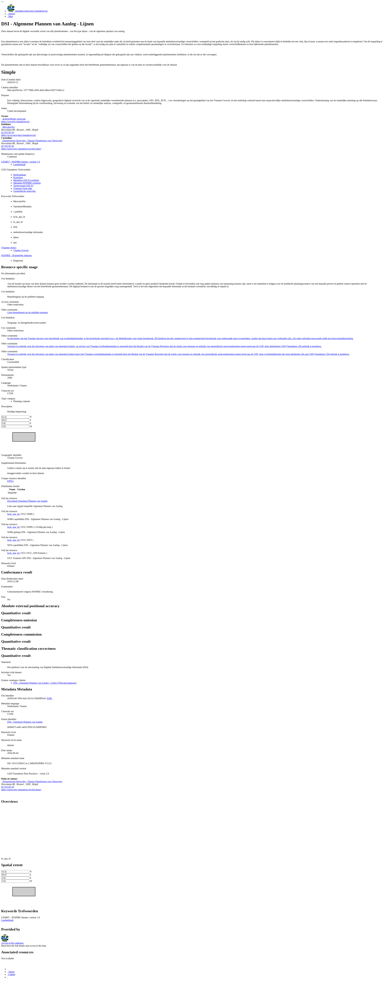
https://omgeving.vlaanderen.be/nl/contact (21, 148)
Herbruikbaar (19, 174)
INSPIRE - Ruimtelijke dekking (16, 255)
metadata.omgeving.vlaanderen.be (31, 11)
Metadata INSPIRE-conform (27, 183)
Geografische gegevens (24, 191)
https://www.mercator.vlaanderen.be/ (18, 135)
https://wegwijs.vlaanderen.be (15, 121)
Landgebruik (19, 164)
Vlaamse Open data (22, 188)
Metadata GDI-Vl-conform (26, 180)
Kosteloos (18, 177)
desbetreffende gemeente (14, 119)
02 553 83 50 (7, 132)
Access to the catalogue (12, 943)
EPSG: (10, 481)
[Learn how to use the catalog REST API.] (7, 977)
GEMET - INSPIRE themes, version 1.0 (20, 161)
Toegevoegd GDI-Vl (23, 185)
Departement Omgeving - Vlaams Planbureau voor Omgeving (32, 140)
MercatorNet (8, 127)
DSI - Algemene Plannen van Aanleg (25, 722)
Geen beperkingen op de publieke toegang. (27, 312)
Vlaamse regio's (8, 247)
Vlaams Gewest (20, 250)
